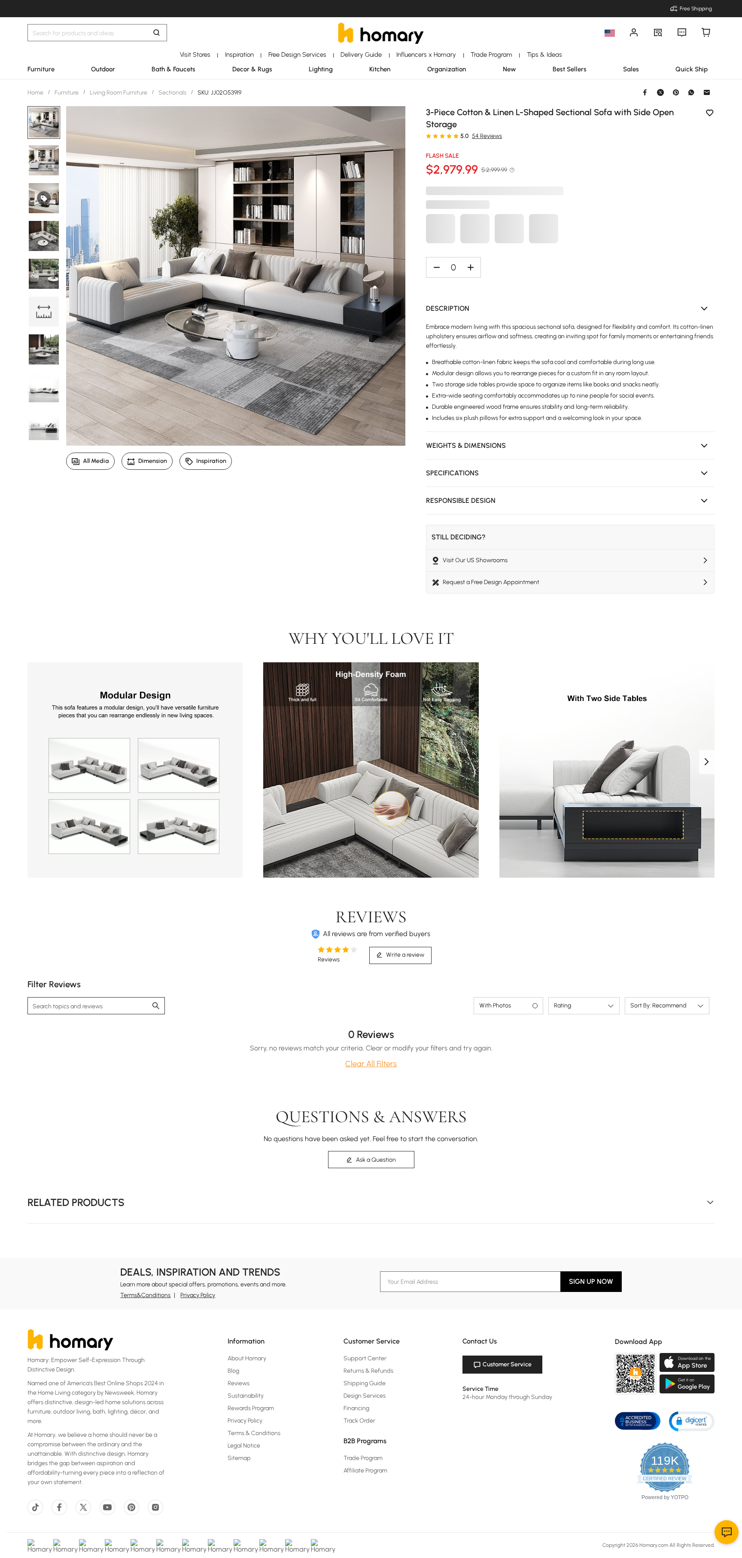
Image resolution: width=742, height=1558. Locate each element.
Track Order (359, 1420)
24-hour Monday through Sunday (507, 1397)
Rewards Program (251, 1408)
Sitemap (239, 1458)
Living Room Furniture (118, 92)
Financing (356, 1408)
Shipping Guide (365, 1383)
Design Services (365, 1395)
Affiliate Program (365, 1470)
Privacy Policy (197, 1295)
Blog (233, 1370)
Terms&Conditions (145, 1295)
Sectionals (172, 92)
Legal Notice (244, 1445)
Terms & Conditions (254, 1433)
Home (36, 92)
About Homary (247, 1358)
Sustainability (246, 1395)
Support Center (365, 1358)
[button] (570, 308)
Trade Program (363, 1458)
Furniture (66, 92)
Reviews (238, 1383)
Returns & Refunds (368, 1370)
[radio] (428, 136)
